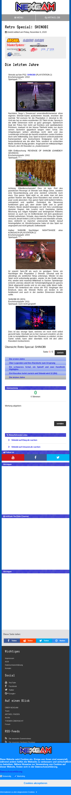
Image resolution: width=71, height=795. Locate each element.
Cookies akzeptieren (35, 783)
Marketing (21, 776)
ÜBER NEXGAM (11, 708)
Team (7, 711)
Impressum (9, 658)
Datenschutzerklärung (14, 665)
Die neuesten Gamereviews (20, 739)
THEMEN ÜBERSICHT (14, 721)
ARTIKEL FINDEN (12, 714)
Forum (7, 724)
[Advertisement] (35, 489)
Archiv (7, 718)
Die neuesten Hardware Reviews (22, 742)
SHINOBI (31, 75)
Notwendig (7, 776)
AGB (7, 662)
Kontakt (8, 668)
